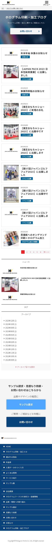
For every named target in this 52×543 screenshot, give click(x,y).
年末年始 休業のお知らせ (34, 53)
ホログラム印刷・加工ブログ (17, 528)
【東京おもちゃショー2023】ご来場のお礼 (33, 108)
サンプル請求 (26, 404)
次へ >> (46, 252)
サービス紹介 (11, 478)
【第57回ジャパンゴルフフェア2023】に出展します (34, 216)
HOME (8, 446)
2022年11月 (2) (10, 352)
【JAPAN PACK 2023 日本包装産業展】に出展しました (34, 72)
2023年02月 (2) (10, 342)
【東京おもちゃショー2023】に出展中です (33, 129)
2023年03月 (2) (10, 338)
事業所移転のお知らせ (33, 91)
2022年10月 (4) (10, 356)
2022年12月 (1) (10, 349)
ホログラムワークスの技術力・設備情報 (22, 496)
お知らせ (25, 57)
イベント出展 (26, 79)
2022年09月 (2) (10, 360)
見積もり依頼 (11, 512)
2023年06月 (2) (10, 331)
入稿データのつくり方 (15, 467)
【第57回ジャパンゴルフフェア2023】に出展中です (34, 193)
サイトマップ (37, 535)
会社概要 (9, 491)
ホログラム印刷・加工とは (16, 451)
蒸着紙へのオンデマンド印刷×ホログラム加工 (34, 236)
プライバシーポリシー (17, 535)
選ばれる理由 (11, 457)
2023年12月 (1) (10, 320)
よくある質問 (11, 473)
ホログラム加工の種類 (29, 242)
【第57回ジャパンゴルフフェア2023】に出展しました (34, 171)
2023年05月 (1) (10, 335)
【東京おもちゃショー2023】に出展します (33, 151)
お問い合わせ (26, 31)
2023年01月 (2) (10, 345)
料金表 (8, 462)
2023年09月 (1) (10, 327)
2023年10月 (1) (10, 324)
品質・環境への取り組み (15, 502)
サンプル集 (10, 483)
